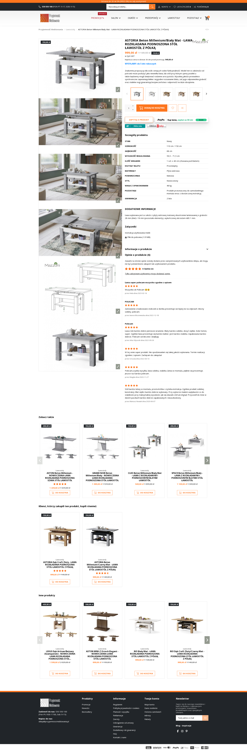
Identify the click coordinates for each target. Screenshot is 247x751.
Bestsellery (87, 712)
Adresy (147, 715)
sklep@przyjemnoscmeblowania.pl (54, 721)
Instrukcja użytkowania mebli (137, 232)
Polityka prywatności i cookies (126, 708)
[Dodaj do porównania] (182, 108)
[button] (39, 460)
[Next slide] (206, 94)
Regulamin (117, 704)
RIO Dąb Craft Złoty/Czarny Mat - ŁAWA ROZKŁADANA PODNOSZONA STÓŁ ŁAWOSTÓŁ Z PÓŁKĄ (187, 655)
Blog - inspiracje (183, 725)
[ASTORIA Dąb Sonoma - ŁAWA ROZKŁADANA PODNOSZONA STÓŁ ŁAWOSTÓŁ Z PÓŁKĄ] (181, 93)
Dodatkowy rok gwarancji (124, 730)
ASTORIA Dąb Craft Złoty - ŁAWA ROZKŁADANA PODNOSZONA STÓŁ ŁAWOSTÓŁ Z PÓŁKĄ (60, 564)
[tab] (166, 249)
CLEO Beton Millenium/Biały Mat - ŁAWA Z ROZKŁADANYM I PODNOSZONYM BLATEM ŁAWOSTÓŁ (145, 477)
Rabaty (147, 719)
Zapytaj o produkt (139, 119)
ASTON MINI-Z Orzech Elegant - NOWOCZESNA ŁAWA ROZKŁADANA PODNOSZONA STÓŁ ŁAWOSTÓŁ (102, 655)
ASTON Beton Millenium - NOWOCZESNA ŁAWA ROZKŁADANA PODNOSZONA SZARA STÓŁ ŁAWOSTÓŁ (60, 477)
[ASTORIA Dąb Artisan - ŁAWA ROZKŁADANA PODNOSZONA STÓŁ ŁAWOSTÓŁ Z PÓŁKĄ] (196, 93)
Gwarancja (117, 726)
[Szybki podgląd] (76, 438)
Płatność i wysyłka (121, 712)
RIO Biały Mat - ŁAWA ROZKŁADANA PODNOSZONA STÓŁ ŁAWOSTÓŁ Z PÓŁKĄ (145, 654)
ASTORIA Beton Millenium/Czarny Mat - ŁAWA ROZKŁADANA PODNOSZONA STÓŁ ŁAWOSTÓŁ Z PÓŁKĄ (102, 566)
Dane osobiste (150, 708)
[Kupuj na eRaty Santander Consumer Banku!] (156, 125)
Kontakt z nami (119, 737)
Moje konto (149, 704)
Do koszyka (61, 492)
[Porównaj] (76, 433)
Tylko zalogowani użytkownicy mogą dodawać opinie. (147, 273)
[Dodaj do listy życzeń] (173, 108)
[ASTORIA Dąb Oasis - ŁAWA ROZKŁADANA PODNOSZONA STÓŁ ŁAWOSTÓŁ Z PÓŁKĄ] (166, 93)
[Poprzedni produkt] (206, 29)
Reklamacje (118, 715)
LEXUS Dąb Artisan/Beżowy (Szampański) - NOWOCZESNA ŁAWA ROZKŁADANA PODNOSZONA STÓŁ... (59, 655)
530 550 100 (47, 6)
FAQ (115, 734)
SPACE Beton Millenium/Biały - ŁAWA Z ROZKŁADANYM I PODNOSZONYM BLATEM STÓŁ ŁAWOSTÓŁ (187, 477)
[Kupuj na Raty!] (135, 126)
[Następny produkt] (207, 29)
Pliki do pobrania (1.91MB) (138, 237)
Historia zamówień (152, 712)
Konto (165, 7)
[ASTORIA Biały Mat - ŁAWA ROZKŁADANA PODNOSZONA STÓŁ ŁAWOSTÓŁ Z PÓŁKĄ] (151, 93)
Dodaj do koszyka (154, 107)
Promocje (86, 704)
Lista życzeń (183, 7)
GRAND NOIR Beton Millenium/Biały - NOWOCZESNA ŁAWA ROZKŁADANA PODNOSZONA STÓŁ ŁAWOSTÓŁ (102, 477)
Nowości (85, 708)
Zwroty (116, 719)
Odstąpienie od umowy (123, 722)
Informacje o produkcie (138, 249)
